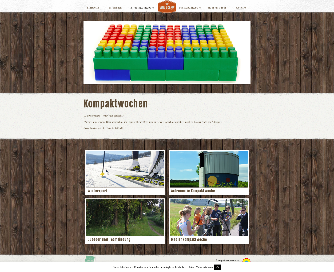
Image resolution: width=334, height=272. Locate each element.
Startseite (93, 7)
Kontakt (241, 7)
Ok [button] (217, 267)
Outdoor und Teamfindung (109, 239)
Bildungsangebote (142, 7)
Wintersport (98, 191)
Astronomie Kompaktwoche (193, 191)
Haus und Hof (217, 7)
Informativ (116, 7)
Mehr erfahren (204, 267)
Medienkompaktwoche (189, 239)
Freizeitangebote (190, 7)
